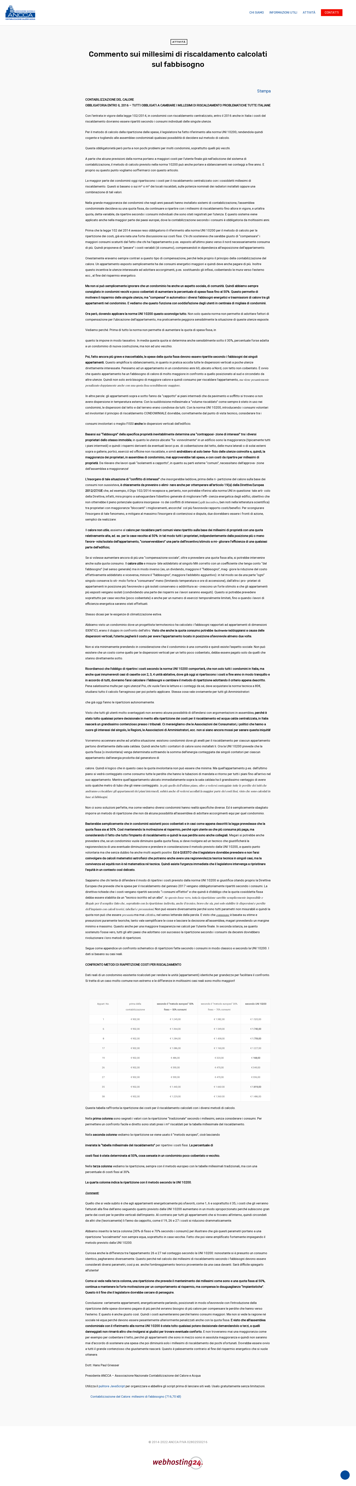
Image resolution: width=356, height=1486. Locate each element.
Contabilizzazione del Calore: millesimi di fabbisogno (127, 1396)
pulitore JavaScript (112, 1386)
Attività (309, 12)
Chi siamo (256, 12)
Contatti (332, 12)
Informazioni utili (283, 12)
